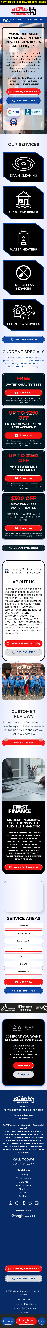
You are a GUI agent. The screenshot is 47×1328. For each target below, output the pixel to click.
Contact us (23, 1193)
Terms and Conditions (25, 1304)
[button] (42, 1321)
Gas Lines (23, 1182)
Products (23, 1196)
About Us (23, 1189)
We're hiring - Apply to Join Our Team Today (23, 20)
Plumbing (23, 1175)
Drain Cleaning (23, 1185)
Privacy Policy (25, 1299)
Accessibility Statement (25, 1308)
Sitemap (25, 1312)
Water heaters (23, 1178)
